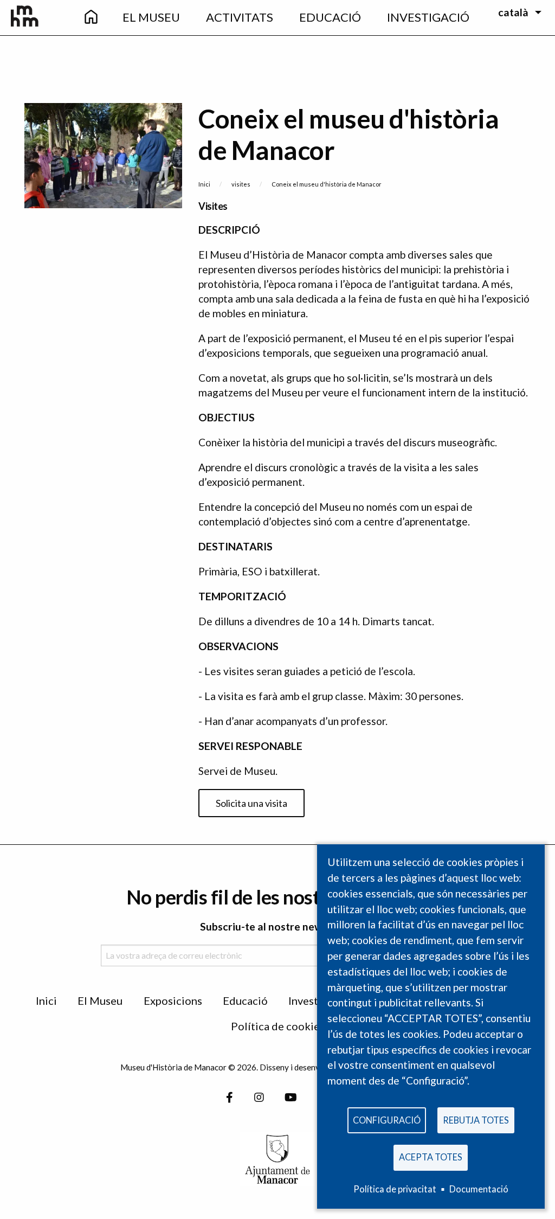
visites (240, 184)
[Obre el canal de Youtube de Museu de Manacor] (290, 1098)
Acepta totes (430, 1157)
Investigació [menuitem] (428, 17)
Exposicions (173, 1000)
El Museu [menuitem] (151, 17)
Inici (204, 184)
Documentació (478, 1189)
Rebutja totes (476, 1120)
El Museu (100, 1000)
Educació (245, 1000)
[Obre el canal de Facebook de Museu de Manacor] (229, 1098)
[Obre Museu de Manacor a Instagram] (259, 1098)
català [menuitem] (513, 12)
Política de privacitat (394, 1189)
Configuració (387, 1120)
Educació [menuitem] (330, 17)
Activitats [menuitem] (239, 17)
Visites (213, 206)
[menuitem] (91, 17)
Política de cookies (278, 1025)
